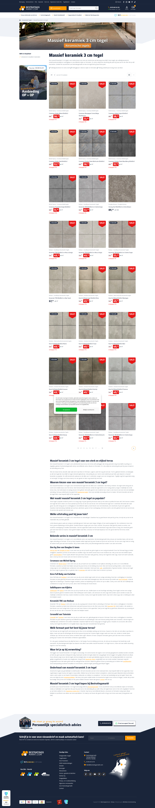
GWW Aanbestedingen (65, 763)
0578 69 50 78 (114, 7)
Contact (73, 2)
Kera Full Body (123, 579)
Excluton (81, 295)
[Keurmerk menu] (9, 791)
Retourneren (62, 771)
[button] (6, 798)
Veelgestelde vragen (65, 756)
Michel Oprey (52, 111)
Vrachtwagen (133, 8)
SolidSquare (53, 590)
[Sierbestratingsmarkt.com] (36, 774)
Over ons (46, 2)
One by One (53, 550)
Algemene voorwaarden (66, 783)
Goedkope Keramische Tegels (91, 204)
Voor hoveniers (63, 761)
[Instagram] (126, 2)
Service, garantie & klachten (67, 773)
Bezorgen (62, 768)
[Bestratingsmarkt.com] (22, 774)
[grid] (129, 75)
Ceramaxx (82, 570)
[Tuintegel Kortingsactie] (72, 105)
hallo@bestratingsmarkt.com (94, 765)
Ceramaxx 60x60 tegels (63, 111)
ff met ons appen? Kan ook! (126, 723)
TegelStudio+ (66, 2)
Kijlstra (62, 590)
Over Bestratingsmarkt (65, 786)
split (101, 568)
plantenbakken (58, 555)
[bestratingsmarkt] (38, 753)
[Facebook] (123, 2)
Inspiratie (40, 2)
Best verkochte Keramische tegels (122, 295)
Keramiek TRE (111, 606)
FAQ (36, 2)
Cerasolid (52, 617)
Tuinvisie (60, 617)
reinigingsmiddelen (69, 677)
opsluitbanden (127, 661)
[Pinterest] (131, 2)
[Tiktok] (103, 774)
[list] (134, 75)
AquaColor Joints (90, 659)
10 (102, 448)
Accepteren (66, 410)
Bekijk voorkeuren (88, 410)
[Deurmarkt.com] (29, 774)
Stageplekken (63, 778)
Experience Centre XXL (56, 2)
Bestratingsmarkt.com (105, 802)
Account (126, 9)
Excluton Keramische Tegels (91, 295)
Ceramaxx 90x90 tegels (92, 111)
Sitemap (112, 802)
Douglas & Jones (113, 204)
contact (102, 679)
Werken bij (62, 776)
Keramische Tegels (27, 20)
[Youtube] (128, 2)
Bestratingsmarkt (93, 687)
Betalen (61, 766)
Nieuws (119, 2)
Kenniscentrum (29, 2)
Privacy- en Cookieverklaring (67, 781)
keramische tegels (83, 492)
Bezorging (22, 2)
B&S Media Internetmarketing (129, 802)
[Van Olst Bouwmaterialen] (45, 774)
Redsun (81, 204)
